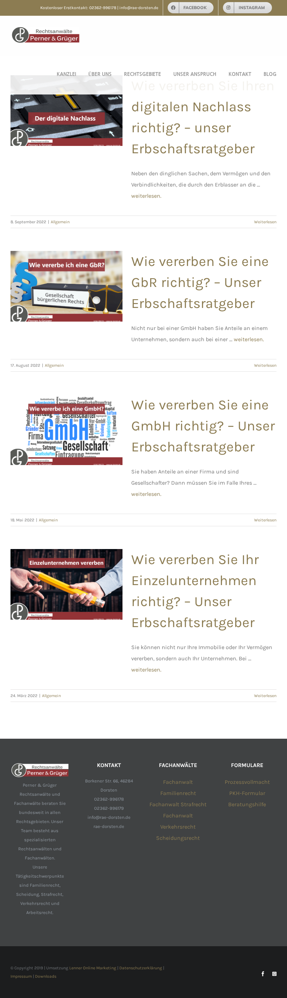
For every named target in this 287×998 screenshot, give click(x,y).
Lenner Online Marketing (92, 967)
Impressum (21, 976)
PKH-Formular (247, 793)
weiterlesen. (146, 195)
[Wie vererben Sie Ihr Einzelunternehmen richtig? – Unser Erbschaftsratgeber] (66, 584)
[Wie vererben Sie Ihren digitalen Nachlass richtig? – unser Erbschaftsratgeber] (66, 110)
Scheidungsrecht (178, 838)
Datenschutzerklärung (140, 967)
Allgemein (60, 221)
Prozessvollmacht (247, 782)
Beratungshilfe (247, 804)
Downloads (45, 976)
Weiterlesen (265, 221)
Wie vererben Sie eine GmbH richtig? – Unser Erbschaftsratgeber (203, 425)
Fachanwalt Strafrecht (177, 804)
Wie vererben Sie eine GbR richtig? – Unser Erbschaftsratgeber (200, 282)
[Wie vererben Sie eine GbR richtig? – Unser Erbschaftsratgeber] (66, 286)
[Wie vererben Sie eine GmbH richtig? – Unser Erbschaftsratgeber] (66, 429)
